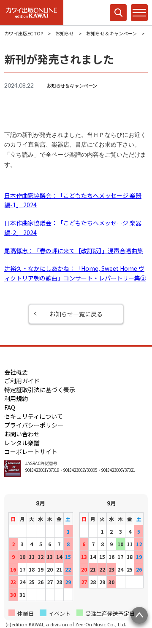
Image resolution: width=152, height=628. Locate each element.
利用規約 (16, 398)
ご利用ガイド (22, 381)
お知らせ (64, 33)
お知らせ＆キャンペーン (111, 33)
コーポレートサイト (30, 451)
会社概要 (16, 372)
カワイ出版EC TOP (23, 33)
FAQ (9, 407)
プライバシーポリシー (33, 425)
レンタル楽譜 (22, 442)
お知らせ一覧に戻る (76, 314)
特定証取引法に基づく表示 (39, 389)
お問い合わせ (22, 434)
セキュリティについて (33, 416)
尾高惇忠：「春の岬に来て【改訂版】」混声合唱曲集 (73, 250)
